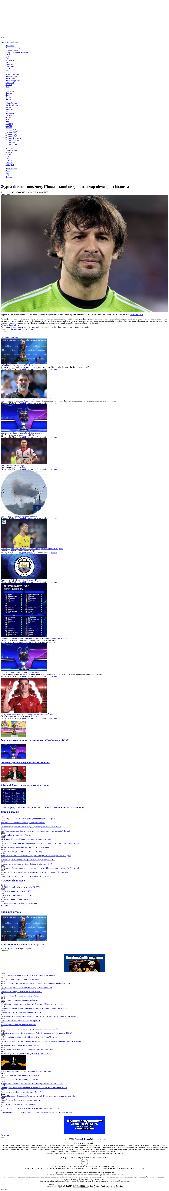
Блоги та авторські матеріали (17, 52)
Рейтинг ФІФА (11, 132)
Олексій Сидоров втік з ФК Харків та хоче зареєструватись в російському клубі (32, 549)
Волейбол (9, 109)
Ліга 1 (8, 95)
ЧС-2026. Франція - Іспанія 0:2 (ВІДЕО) (16, 899)
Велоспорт (10, 113)
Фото (8, 68)
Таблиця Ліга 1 (11, 142)
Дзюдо (8, 117)
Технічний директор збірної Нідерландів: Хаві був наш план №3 (26, 1054)
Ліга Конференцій (13, 81)
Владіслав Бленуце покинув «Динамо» (16, 835)
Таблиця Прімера (12, 140)
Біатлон (8, 111)
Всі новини (10, 46)
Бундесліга (10, 91)
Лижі (8, 122)
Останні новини (10, 812)
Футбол (8, 54)
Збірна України (11, 103)
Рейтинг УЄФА (12, 130)
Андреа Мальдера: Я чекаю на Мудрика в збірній (20, 1045)
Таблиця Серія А (12, 144)
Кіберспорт (10, 66)
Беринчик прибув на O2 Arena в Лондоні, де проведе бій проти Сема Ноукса (31, 827)
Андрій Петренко (26, 369)
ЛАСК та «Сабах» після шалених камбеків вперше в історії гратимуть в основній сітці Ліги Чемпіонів (41, 1041)
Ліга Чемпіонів (11, 76)
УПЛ (7, 87)
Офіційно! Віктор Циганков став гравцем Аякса (25, 785)
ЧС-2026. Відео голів (13, 880)
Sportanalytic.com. (136, 315)
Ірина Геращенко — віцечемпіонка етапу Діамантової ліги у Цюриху (28, 975)
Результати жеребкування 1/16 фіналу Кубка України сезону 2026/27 (35, 740)
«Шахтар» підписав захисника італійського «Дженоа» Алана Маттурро (29, 1037)
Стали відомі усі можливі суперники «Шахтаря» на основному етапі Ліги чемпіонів (34, 638)
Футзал (8, 107)
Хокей (8, 62)
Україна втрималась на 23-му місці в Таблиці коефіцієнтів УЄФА (26, 864)
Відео (8, 70)
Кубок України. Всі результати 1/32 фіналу (17, 365)
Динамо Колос (27, 329)
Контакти (9, 177)
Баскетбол (9, 64)
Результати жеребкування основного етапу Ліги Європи (23, 851)
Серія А (9, 97)
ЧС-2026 (9, 85)
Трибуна (9, 126)
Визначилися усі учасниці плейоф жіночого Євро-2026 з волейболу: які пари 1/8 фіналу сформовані (40, 843)
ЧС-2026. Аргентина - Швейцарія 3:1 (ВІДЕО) (19, 904)
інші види (9, 124)
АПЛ (8, 89)
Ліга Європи (10, 78)
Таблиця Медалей (13, 50)
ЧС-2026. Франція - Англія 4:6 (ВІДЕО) (16, 891)
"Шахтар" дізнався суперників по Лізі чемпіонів (20, 672)
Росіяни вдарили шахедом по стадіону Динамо (19, 516)
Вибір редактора (11, 912)
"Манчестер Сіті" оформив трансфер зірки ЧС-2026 (21, 580)
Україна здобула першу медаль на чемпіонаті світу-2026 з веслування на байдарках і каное (36, 872)
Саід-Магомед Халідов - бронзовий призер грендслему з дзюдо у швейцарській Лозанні (35, 831)
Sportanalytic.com (15, 325)
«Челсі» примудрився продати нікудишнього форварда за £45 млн (27, 714)
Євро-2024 (10, 83)
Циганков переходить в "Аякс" (13, 465)
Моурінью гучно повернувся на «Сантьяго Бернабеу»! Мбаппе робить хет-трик (32, 1004)
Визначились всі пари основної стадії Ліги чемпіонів (21, 433)
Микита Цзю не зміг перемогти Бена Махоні (18, 1025)
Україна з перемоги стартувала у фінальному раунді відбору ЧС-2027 (28, 860)
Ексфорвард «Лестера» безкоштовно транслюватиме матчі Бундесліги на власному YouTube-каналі (40, 868)
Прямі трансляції (12, 74)
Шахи (8, 120)
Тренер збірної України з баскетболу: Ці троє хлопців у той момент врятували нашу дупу (36, 856)
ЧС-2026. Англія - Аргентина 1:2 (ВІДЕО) (17, 895)
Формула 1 (10, 60)
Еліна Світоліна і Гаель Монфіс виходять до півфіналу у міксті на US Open (30, 1029)
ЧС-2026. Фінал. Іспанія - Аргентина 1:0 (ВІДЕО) (20, 887)
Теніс (8, 58)
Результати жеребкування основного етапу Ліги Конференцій (25, 847)
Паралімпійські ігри (13, 48)
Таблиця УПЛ (11, 134)
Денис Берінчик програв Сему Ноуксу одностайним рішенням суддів (28, 819)
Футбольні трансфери (14, 105)
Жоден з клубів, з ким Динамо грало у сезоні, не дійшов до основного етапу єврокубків (35, 983)
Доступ (8, 99)
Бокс (7, 56)
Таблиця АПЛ (11, 136)
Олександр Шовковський (11, 329)
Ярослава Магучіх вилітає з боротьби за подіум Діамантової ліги (26, 988)
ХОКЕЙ (9, 161)
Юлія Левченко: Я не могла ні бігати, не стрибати (20, 1021)
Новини (9, 128)
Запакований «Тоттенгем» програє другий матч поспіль (23, 823)
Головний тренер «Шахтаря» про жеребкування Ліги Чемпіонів (26, 399)
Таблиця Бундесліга (13, 138)
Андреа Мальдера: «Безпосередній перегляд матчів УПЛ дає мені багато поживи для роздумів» (38, 1016)
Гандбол (9, 115)
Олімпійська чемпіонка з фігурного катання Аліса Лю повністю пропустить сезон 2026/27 (36, 1033)
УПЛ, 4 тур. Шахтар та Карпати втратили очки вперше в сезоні (26, 839)
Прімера (9, 93)
